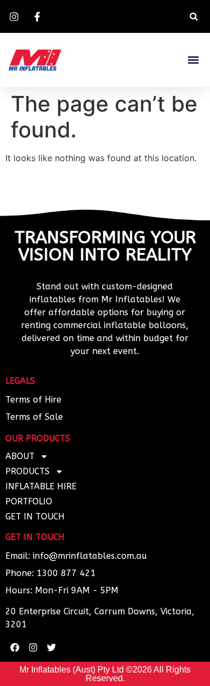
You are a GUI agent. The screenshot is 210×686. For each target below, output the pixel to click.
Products (27, 471)
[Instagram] (33, 647)
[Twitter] (51, 647)
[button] (193, 16)
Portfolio (28, 501)
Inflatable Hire (40, 486)
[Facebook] (14, 647)
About (19, 456)
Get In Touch (35, 516)
